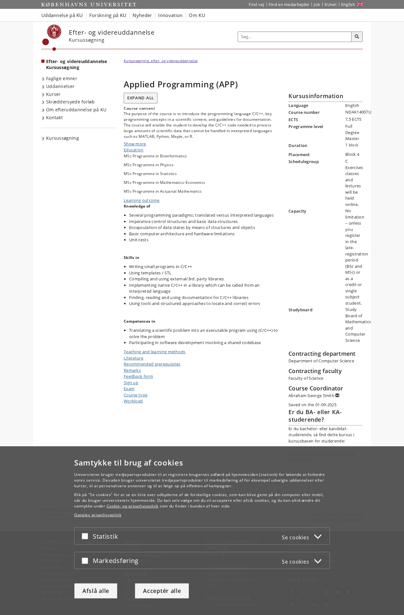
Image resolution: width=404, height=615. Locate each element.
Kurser (53, 94)
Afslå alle (95, 590)
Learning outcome (142, 200)
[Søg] (357, 37)
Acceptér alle (162, 590)
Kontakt (54, 117)
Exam (129, 388)
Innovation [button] (170, 15)
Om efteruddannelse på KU (76, 110)
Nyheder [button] (142, 15)
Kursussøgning (62, 138)
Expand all (140, 98)
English (348, 4)
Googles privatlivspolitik (98, 515)
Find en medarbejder (289, 4)
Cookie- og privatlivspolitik (133, 506)
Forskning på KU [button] (108, 15)
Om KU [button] (197, 15)
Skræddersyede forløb (70, 102)
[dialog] (202, 530)
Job (317, 4)
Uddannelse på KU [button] (62, 15)
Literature (133, 358)
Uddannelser (60, 86)
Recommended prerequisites (152, 364)
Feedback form (138, 376)
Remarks (132, 370)
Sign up (131, 382)
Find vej (256, 4)
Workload (133, 401)
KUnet (330, 4)
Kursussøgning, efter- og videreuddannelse (161, 60)
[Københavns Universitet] (52, 38)
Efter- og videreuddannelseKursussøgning (76, 64)
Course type (135, 395)
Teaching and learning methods (155, 351)
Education (134, 150)
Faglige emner (61, 78)
